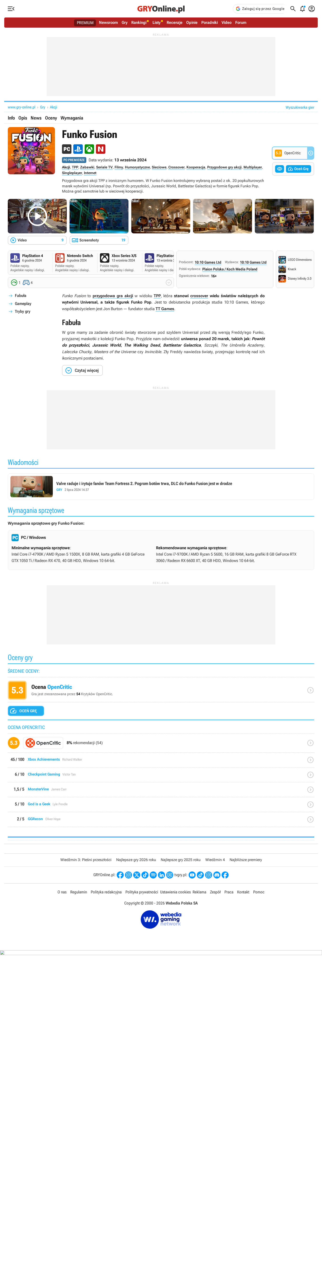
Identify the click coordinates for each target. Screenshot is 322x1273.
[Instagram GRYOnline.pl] (128, 875)
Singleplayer (72, 173)
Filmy (119, 167)
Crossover (176, 167)
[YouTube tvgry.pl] (192, 875)
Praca (228, 892)
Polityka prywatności (141, 892)
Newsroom (108, 22)
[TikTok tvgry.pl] (200, 875)
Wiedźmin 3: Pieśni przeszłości (85, 859)
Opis (22, 118)
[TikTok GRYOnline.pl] (145, 875)
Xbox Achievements (161, 761)
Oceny (51, 118)
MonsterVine (161, 791)
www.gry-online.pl (21, 107)
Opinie (192, 22)
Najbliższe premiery (246, 859)
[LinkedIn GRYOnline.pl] (161, 875)
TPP (75, 167)
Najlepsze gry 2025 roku (181, 859)
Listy (157, 22)
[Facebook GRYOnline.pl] (120, 875)
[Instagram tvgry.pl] (208, 875)
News (36, 118)
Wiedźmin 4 (215, 859)
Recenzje (174, 22)
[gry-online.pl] (161, 8)
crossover (199, 295)
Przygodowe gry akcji (224, 167)
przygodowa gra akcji (113, 295)
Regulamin (78, 892)
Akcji (53, 107)
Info (11, 118)
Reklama (199, 892)
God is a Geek (161, 806)
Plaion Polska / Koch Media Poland (229, 269)
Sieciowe (159, 167)
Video (226, 22)
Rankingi (138, 22)
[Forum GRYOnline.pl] (169, 875)
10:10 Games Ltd (208, 262)
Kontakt (243, 892)
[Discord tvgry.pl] (216, 875)
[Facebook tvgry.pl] (225, 875)
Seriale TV (104, 167)
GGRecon (161, 821)
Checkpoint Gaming (161, 776)
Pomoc (258, 892)
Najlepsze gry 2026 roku (136, 859)
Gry (125, 22)
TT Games (165, 308)
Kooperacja (195, 167)
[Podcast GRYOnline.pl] (153, 875)
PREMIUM (85, 22)
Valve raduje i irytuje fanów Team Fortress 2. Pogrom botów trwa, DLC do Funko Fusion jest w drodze (161, 487)
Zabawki (87, 167)
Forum (240, 22)
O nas (62, 892)
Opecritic (161, 744)
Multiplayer (253, 167)
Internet (90, 173)
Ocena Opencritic (161, 691)
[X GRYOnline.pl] (136, 875)
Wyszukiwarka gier (300, 107)
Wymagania (72, 118)
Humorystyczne (137, 167)
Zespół (215, 892)
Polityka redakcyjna (106, 892)
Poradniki (209, 22)
